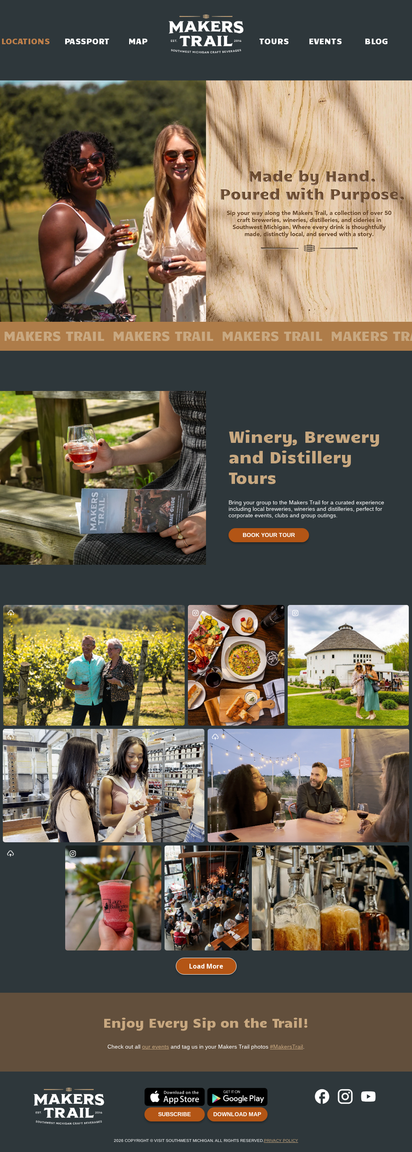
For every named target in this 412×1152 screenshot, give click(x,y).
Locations (25, 17)
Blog (376, 17)
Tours (274, 17)
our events (155, 1046)
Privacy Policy (281, 1140)
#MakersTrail (286, 1046)
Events (325, 17)
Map (137, 17)
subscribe (174, 1114)
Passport (86, 17)
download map (237, 1114)
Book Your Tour (269, 535)
